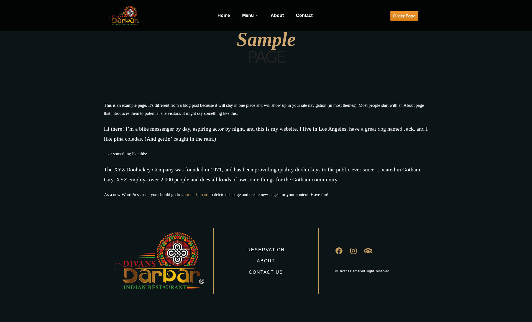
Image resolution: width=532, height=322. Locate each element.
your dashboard (194, 194)
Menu (248, 15)
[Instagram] (357, 254)
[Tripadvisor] (372, 254)
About (277, 15)
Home (224, 15)
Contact (304, 15)
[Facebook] (342, 254)
